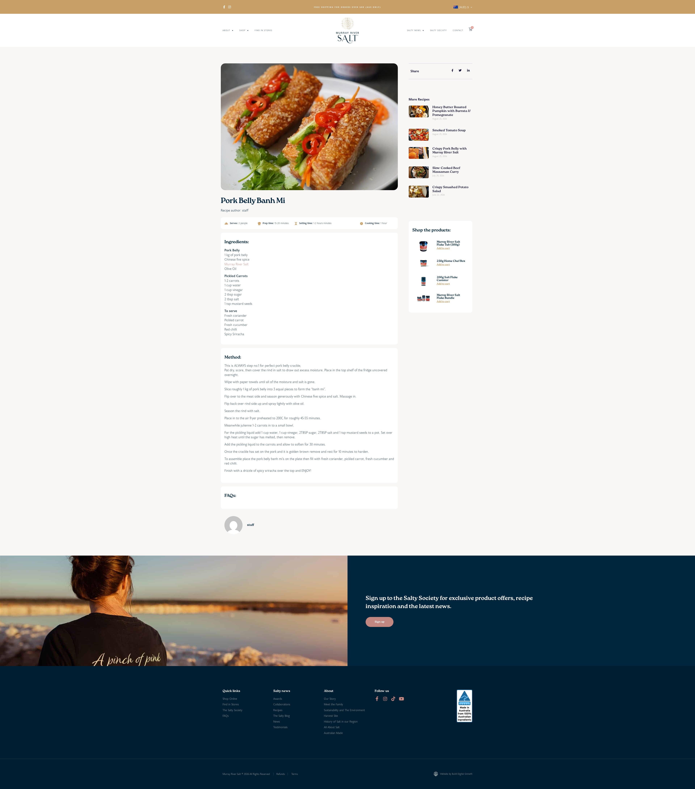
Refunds (280, 774)
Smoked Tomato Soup (449, 130)
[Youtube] (401, 698)
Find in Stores (263, 30)
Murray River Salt (236, 264)
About (226, 30)
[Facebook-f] (377, 698)
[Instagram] (385, 698)
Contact (458, 30)
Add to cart (443, 248)
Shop (242, 30)
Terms (294, 774)
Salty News (414, 30)
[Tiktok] (393, 698)
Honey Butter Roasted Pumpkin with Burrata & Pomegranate (451, 111)
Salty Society (438, 30)
